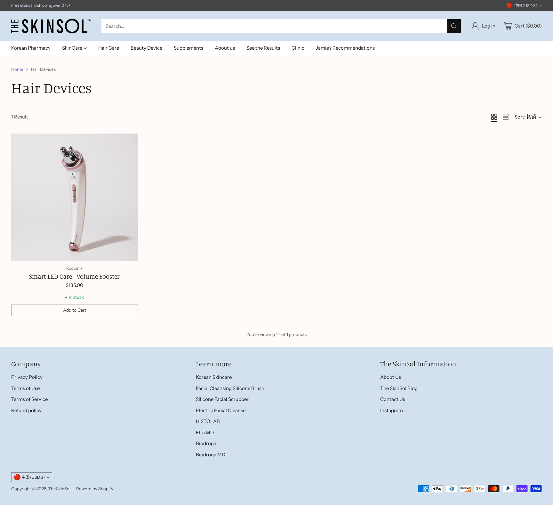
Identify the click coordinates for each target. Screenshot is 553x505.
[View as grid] (494, 117)
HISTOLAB (208, 421)
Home (17, 69)
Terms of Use (25, 388)
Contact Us (392, 399)
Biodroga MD (210, 455)
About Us (390, 377)
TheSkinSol (59, 488)
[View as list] (505, 117)
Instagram (391, 410)
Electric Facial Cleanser (221, 410)
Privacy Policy (27, 377)
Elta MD (205, 432)
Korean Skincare (214, 377)
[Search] (454, 26)
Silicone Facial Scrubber (222, 399)
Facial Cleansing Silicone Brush (230, 388)
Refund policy (26, 410)
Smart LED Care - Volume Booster (74, 276)
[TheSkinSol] (51, 26)
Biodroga (206, 443)
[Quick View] (129, 142)
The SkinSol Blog (399, 388)
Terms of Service (29, 399)
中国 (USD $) (525, 5)
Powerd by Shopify (94, 488)
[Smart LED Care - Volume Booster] (74, 197)
